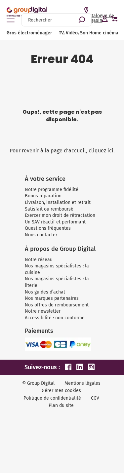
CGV (95, 398)
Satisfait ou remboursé (49, 209)
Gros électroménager (29, 33)
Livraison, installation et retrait (58, 202)
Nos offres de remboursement (57, 305)
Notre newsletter (43, 311)
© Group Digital (38, 383)
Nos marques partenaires (52, 298)
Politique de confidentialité (52, 398)
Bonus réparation (43, 196)
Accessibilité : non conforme (55, 318)
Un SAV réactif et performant (55, 222)
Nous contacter (41, 235)
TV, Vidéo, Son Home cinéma (88, 33)
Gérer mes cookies (61, 390)
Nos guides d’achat (45, 292)
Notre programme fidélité (51, 189)
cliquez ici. (102, 150)
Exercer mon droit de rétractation (60, 215)
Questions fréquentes (48, 228)
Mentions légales (82, 383)
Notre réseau (39, 259)
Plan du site (61, 405)
